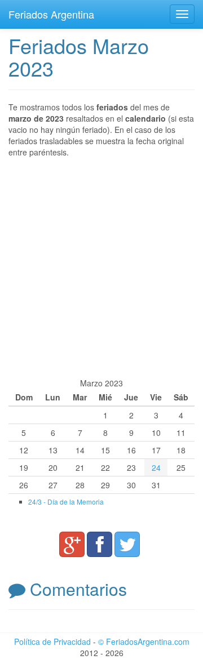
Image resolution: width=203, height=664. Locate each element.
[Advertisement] (101, 267)
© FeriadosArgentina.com (143, 641)
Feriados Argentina (51, 14)
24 (156, 467)
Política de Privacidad (52, 641)
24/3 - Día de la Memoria (66, 501)
